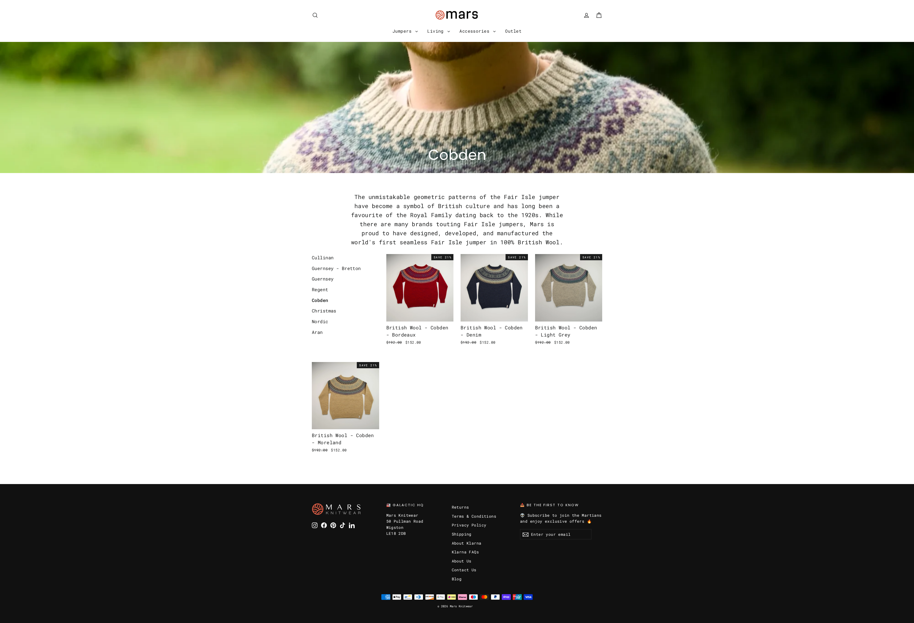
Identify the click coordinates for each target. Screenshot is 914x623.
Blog (457, 578)
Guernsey (322, 279)
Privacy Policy (469, 524)
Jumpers (403, 31)
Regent (320, 289)
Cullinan (322, 257)
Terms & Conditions (474, 516)
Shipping (462, 533)
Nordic (320, 321)
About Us (462, 560)
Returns (460, 507)
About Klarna (467, 543)
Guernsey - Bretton (336, 268)
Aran (317, 332)
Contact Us (464, 569)
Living (436, 31)
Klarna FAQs (465, 551)
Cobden (320, 300)
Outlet (513, 31)
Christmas (324, 311)
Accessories (475, 31)
